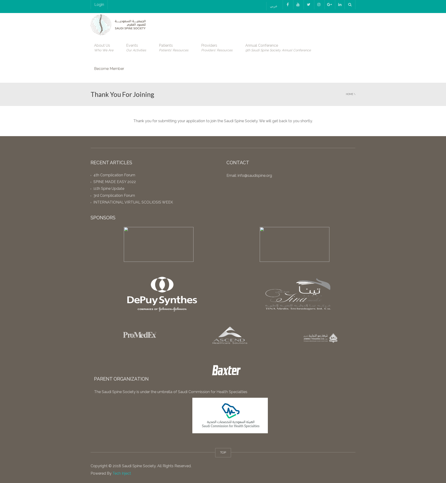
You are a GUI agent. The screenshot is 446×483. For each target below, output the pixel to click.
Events (136, 47)
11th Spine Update (108, 189)
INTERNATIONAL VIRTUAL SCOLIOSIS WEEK (133, 202)
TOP (223, 452)
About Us (103, 47)
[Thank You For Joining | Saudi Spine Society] (118, 24)
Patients (173, 47)
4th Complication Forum (114, 175)
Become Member (109, 68)
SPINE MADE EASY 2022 (114, 182)
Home (349, 94)
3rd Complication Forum (114, 195)
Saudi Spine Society (138, 466)
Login (99, 4)
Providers (217, 47)
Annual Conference (278, 47)
